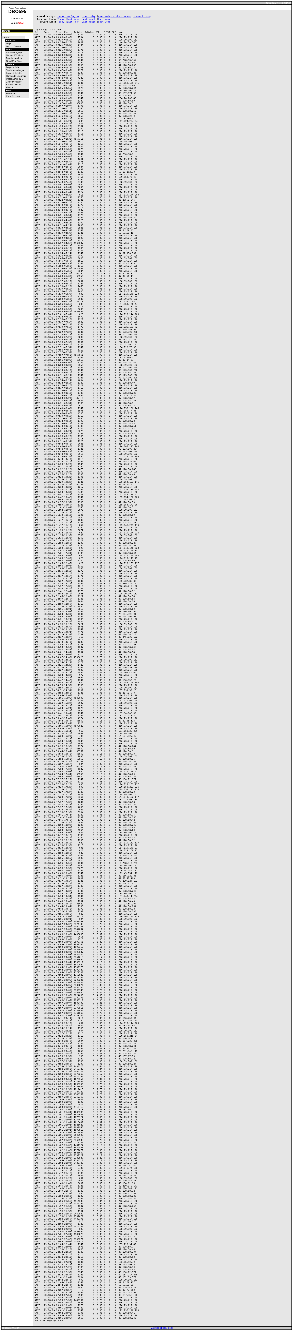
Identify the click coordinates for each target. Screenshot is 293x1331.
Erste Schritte (12, 96)
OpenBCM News (13, 61)
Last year (104, 19)
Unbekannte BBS (14, 79)
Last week (73, 19)
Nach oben (167, 1328)
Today (60, 19)
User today (88, 16)
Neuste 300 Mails (14, 55)
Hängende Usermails (15, 76)
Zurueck (156, 1328)
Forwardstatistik (13, 73)
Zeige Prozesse (13, 81)
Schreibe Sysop (13, 52)
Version (9, 87)
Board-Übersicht (13, 58)
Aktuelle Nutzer (13, 84)
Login (8, 43)
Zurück (5, 37)
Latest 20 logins (68, 16)
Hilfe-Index (11, 93)
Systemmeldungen (14, 70)
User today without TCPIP (114, 16)
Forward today (142, 16)
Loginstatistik (12, 67)
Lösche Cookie (13, 46)
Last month (88, 19)
